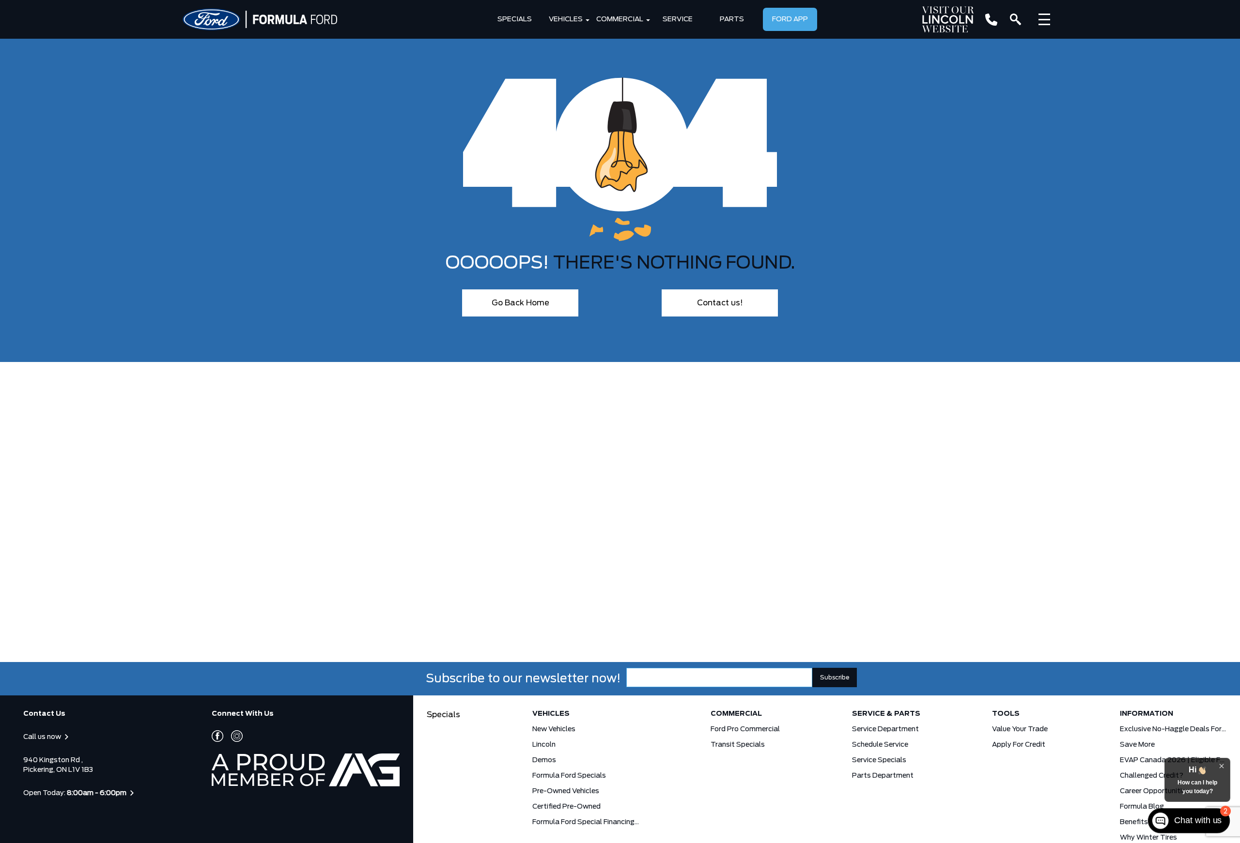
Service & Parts (886, 713)
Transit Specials (738, 744)
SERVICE (678, 19)
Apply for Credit (1018, 744)
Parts (732, 19)
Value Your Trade (1020, 729)
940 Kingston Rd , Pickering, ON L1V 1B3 (58, 765)
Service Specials (879, 760)
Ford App (790, 19)
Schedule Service (880, 744)
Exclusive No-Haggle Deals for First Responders (1173, 729)
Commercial (619, 19)
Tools (1006, 713)
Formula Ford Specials (569, 775)
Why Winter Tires (1148, 837)
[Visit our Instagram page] (233, 736)
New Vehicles (553, 729)
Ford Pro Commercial (745, 729)
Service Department (885, 729)
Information (1146, 713)
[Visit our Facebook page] (217, 736)
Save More (1137, 744)
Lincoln (544, 744)
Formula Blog (1142, 806)
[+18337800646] (991, 20)
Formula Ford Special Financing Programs (585, 822)
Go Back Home (520, 303)
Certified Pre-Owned (566, 806)
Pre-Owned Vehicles (565, 791)
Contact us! (720, 303)
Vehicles (566, 19)
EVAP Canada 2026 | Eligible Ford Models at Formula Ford (1173, 760)
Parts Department (883, 775)
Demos (544, 760)
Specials (514, 19)
